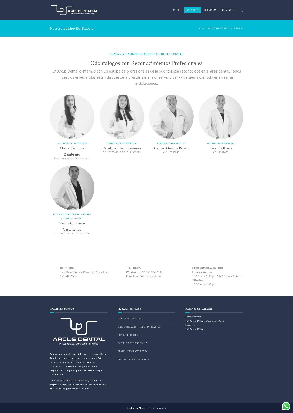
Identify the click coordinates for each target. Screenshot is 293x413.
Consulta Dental (128, 335)
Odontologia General (221, 143)
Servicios (210, 10)
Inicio (177, 10)
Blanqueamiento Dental (133, 351)
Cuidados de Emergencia (133, 359)
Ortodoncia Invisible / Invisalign (139, 327)
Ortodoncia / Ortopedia (72, 143)
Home (201, 28)
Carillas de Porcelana (132, 343)
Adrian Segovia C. (156, 408)
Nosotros (192, 10)
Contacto (228, 10)
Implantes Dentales (130, 319)
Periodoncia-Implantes (171, 143)
